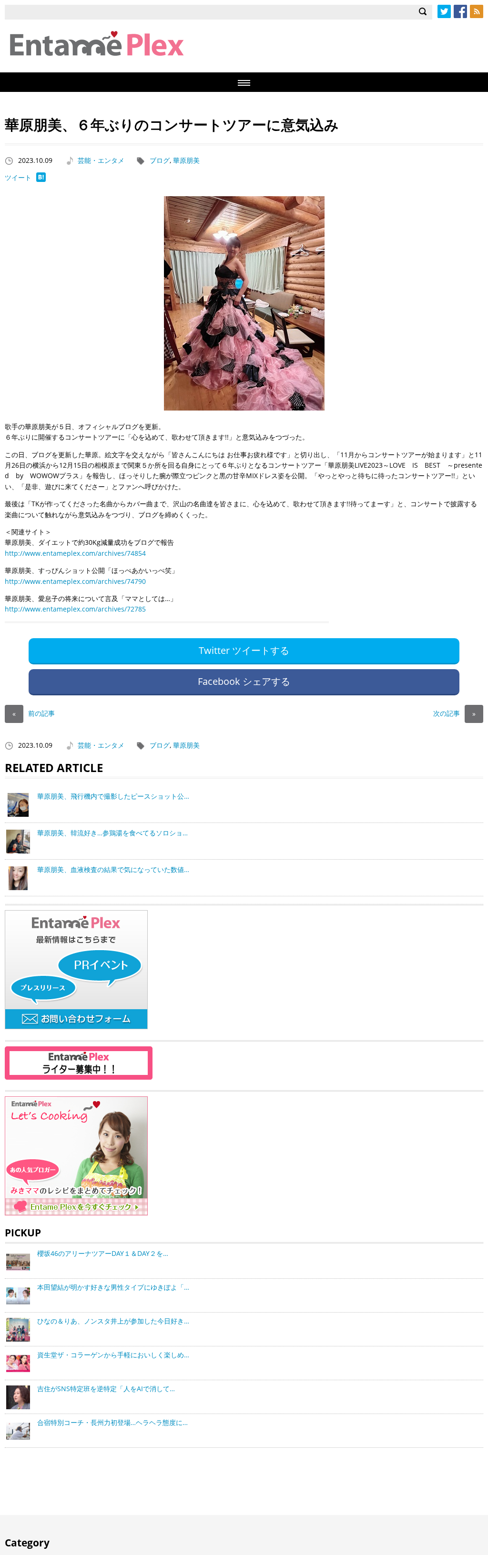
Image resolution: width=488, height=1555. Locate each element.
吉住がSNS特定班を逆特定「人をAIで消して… (106, 1388)
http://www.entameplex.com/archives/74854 (75, 553)
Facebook (460, 11)
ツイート (18, 177)
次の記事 (454, 713)
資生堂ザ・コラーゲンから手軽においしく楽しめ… (113, 1354)
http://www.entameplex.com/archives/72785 (75, 608)
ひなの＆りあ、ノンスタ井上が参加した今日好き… (113, 1320)
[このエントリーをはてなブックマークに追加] (41, 179)
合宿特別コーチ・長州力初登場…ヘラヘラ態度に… (112, 1422)
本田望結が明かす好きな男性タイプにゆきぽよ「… (113, 1287)
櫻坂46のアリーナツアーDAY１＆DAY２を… (102, 1253)
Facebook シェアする (244, 681)
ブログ (160, 160)
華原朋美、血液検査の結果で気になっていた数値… (113, 869)
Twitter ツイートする (244, 650)
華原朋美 (186, 160)
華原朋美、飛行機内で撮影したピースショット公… (113, 796)
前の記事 (33, 713)
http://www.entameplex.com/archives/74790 (75, 581)
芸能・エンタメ (101, 160)
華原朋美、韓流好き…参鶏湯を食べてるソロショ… (112, 832)
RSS (476, 11)
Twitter (444, 11)
